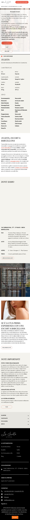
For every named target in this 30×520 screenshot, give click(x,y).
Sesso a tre (3, 126)
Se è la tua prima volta (6, 453)
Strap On (3, 128)
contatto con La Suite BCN (21, 167)
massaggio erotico (14, 161)
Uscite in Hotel (18, 116)
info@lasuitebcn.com (9, 500)
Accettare (15, 517)
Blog (2, 456)
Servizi (18, 446)
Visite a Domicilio (5, 116)
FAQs (6, 407)
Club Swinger (18, 123)
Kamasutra (4, 100)
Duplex (17, 103)
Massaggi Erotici (5, 105)
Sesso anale (18, 98)
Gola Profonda (5, 103)
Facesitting (17, 105)
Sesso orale (18, 114)
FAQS (18, 453)
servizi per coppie (19, 100)
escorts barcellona (13, 6)
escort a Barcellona (6, 147)
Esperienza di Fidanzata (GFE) (21, 110)
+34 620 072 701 (19, 491)
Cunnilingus (4, 121)
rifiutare (7, 51)
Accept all (7, 43)
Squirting (3, 123)
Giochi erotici (18, 121)
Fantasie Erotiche (5, 107)
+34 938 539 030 (8, 491)
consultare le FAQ (15, 291)
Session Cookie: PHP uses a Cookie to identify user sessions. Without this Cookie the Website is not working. (14, 28)
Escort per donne (19, 119)
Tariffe (18, 450)
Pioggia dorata (5, 114)
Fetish (2, 110)
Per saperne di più (6, 347)
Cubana (17, 126)
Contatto (19, 456)
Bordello (3, 450)
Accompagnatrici (5, 98)
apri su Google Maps (7, 258)
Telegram (6, 497)
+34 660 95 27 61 (9, 494)
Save (7, 47)
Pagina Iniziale (4, 6)
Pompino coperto (19, 107)
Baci (2, 119)
